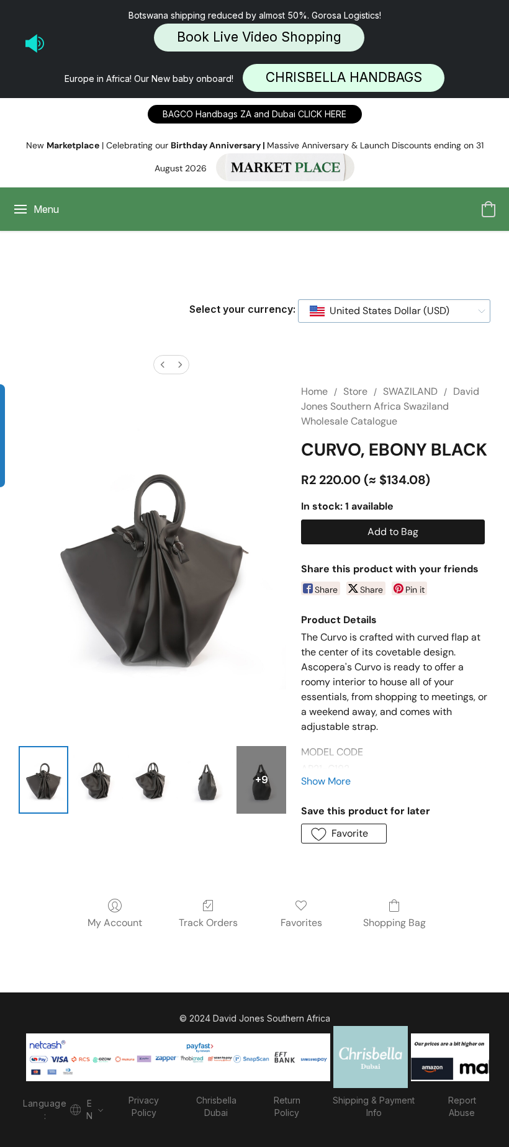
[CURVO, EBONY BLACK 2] (153, 780)
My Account (115, 922)
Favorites (301, 922)
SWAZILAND (410, 391)
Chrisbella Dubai (216, 1106)
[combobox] (394, 311)
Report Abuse (462, 1106)
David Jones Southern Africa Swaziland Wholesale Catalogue (390, 406)
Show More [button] (326, 781)
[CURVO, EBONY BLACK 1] (98, 780)
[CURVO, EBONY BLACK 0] (43, 780)
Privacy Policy (143, 1106)
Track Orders (208, 922)
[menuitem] (162, 365)
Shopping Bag (394, 922)
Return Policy (287, 1106)
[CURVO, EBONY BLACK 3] (207, 780)
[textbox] (386, 311)
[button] (259, 38)
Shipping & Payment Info (374, 1106)
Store (355, 391)
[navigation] (62, 1108)
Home (314, 391)
